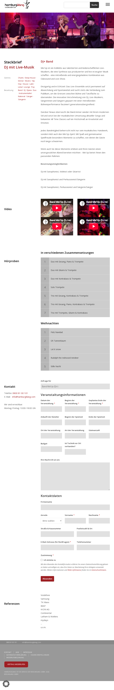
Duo (34, 90)
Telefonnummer (84, 542)
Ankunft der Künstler (50, 417)
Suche (94, 5)
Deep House (30, 77)
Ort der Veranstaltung (50, 430)
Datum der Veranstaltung (48, 402)
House (25, 84)
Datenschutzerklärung (16, 655)
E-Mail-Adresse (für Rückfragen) (56, 542)
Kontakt (7, 652)
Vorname (69, 515)
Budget (44, 443)
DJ (24, 90)
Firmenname (46, 502)
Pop (33, 87)
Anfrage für (46, 381)
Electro (28, 81)
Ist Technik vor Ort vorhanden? (73, 445)
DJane (29, 90)
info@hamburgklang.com (23, 396)
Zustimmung (47, 555)
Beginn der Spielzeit (74, 417)
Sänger (29, 96)
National (21, 96)
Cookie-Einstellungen (40, 655)
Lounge (27, 87)
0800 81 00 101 (20, 393)
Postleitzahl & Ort (84, 528)
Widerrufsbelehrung (15, 657)
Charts (21, 77)
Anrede (44, 515)
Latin (32, 84)
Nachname (94, 515)
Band (20, 90)
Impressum (27, 652)
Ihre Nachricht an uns (50, 460)
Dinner (21, 81)
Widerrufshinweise (74, 570)
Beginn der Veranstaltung (72, 402)
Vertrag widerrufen (16, 664)
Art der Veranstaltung (74, 430)
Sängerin (22, 99)
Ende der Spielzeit (97, 417)
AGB (17, 652)
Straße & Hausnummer (51, 528)
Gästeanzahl (94, 430)
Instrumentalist (25, 93)
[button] (6, 684)
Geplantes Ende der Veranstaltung (97, 402)
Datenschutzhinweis (98, 570)
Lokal (20, 87)
